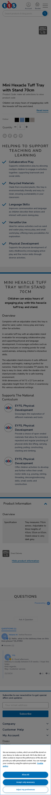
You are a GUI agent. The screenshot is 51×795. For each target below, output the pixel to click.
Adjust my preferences (25, 789)
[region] (25, 769)
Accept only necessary (25, 782)
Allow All (25, 774)
